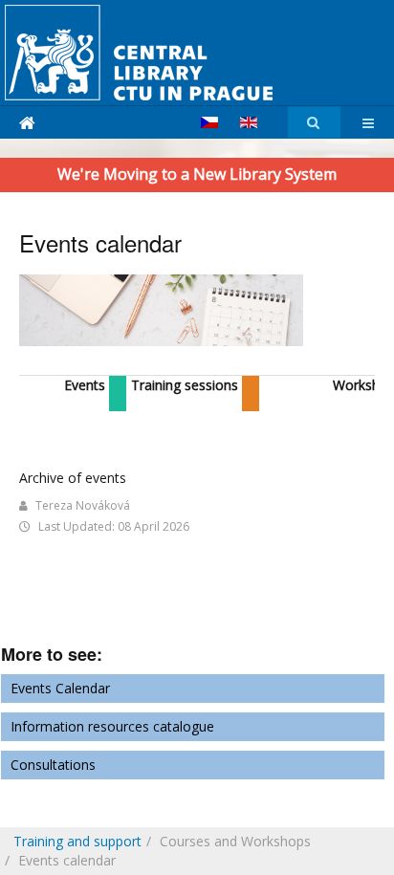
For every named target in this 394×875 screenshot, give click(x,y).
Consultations (53, 764)
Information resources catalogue (112, 726)
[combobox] (314, 123)
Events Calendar (60, 688)
